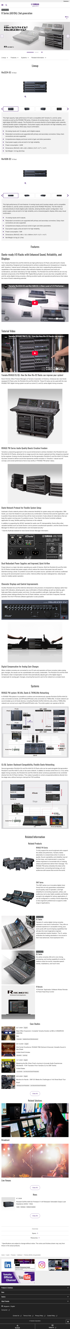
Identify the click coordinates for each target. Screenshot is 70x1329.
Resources (34, 1238)
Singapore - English (9, 1306)
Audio (7, 1255)
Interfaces (19, 1255)
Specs (34, 1233)
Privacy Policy (39, 1315)
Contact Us (16, 1315)
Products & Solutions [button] (7, 1288)
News (2, 1292)
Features (13, 57)
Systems (24, 57)
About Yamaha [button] (5, 1301)
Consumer (4, 1310)
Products (13, 1255)
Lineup (3, 57)
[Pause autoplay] (42, 52)
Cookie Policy (51, 1315)
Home (2, 1255)
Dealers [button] (3, 1297)
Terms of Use (27, 1315)
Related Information (37, 57)
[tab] (30, 52)
